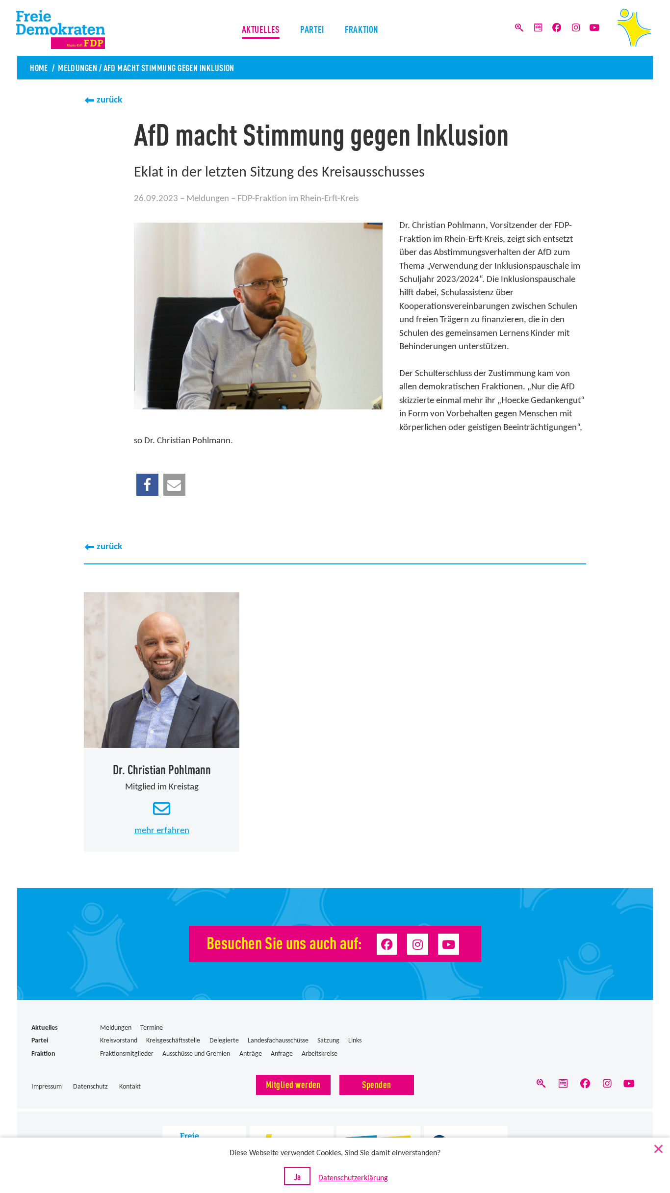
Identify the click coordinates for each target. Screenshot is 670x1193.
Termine (151, 1028)
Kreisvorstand (118, 1041)
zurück (109, 100)
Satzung (328, 1041)
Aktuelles (261, 29)
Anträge (250, 1054)
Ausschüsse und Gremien (196, 1054)
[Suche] (519, 28)
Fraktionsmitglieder (127, 1054)
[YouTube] (594, 28)
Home (39, 67)
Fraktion (361, 29)
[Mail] (538, 28)
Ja (297, 1176)
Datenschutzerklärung (353, 1178)
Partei (312, 29)
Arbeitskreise (319, 1054)
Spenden (376, 1084)
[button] (147, 485)
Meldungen (77, 67)
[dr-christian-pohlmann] (161, 670)
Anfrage (282, 1054)
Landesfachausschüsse (278, 1041)
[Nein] (658, 1147)
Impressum (46, 1087)
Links (354, 1041)
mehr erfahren (161, 831)
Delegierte (224, 1041)
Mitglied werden (293, 1084)
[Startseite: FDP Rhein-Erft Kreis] (76, 29)
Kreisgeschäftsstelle (173, 1041)
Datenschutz (90, 1087)
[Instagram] (575, 28)
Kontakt (130, 1087)
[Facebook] (556, 28)
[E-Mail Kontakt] (162, 809)
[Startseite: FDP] (634, 28)
